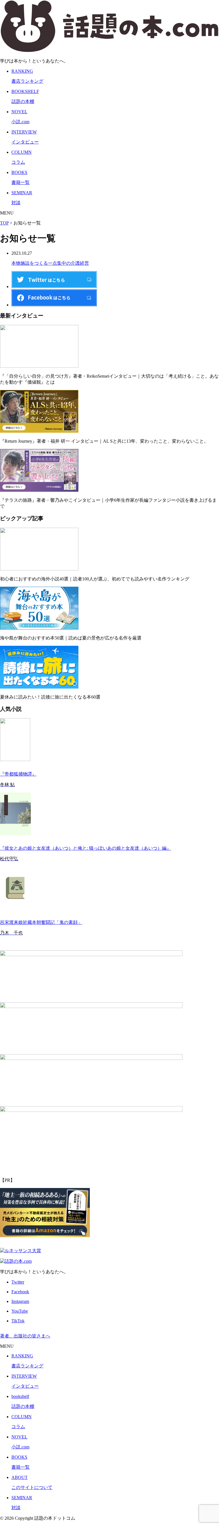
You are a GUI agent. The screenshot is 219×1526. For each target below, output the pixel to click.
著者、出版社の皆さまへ (25, 1335)
